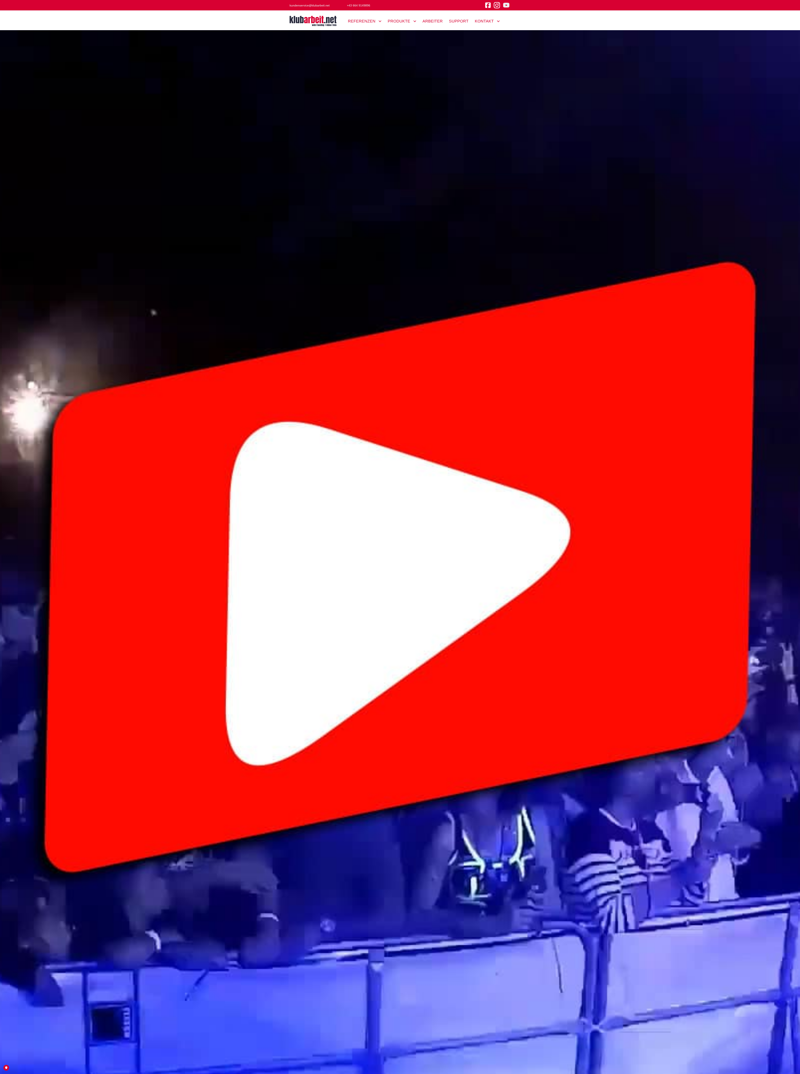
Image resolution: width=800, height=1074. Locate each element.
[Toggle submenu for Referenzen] (380, 21)
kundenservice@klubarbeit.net (310, 5)
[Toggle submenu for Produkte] (415, 21)
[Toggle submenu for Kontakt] (498, 21)
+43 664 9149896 (358, 5)
